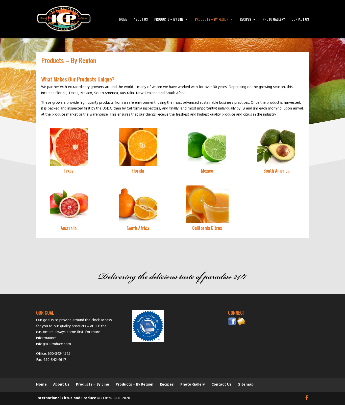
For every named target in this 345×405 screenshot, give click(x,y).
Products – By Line (168, 19)
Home (123, 19)
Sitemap (246, 384)
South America (276, 170)
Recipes (245, 19)
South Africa (138, 228)
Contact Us (300, 19)
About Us (141, 19)
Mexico (207, 170)
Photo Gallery (274, 19)
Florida (138, 170)
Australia (69, 228)
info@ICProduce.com (53, 344)
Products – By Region (211, 19)
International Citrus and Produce (66, 398)
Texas (68, 170)
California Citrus (207, 228)
